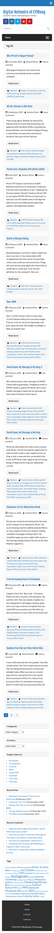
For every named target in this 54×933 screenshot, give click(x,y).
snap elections (21, 497)
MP (43, 630)
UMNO (10, 96)
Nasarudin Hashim (27, 351)
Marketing (30, 882)
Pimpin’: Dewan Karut (33, 840)
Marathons (13, 760)
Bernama (25, 702)
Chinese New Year (40, 871)
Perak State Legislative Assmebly (30, 420)
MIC (36, 289)
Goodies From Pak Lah (29, 704)
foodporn (42, 873)
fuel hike (15, 704)
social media (39, 891)
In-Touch (27, 914)
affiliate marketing (24, 867)
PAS (35, 93)
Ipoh (35, 349)
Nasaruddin (17, 491)
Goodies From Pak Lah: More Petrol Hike (25, 648)
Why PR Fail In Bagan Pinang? (20, 55)
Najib (17, 351)
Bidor (11, 769)
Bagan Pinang (27, 90)
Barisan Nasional (20, 154)
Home (27, 904)
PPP (22, 891)
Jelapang (10, 351)
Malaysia (30, 880)
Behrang (10, 346)
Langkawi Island (22, 880)
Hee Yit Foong (27, 349)
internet (31, 877)
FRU (47, 873)
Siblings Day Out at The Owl (21, 805)
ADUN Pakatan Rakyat (30, 220)
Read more (13, 83)
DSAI (35, 411)
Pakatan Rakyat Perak (36, 494)
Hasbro (8, 877)
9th (22, 150)
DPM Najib (37, 702)
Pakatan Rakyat (26, 93)
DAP (8, 93)
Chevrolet (13, 778)
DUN (18, 349)
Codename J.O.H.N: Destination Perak (23, 507)
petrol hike (39, 707)
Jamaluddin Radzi (30, 489)
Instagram (19, 876)
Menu (8, 37)
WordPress (26, 927)
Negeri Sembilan (21, 156)
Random (13, 90)
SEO (32, 890)
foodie (37, 873)
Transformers (15, 763)
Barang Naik (40, 699)
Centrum (27, 919)
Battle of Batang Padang (18, 238)
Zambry (10, 228)
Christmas (8, 873)
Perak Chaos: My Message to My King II (24, 367)
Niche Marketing (15, 885)
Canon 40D (14, 772)
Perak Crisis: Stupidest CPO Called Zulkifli (26, 169)
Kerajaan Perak (21, 564)
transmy (27, 896)
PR (8, 159)
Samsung (13, 781)
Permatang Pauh (13, 635)
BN (34, 90)
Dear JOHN (11, 301)
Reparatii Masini (16, 828)
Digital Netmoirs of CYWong (24, 12)
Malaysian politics (33, 414)
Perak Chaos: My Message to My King (23, 432)
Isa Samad (15, 93)
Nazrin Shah (27, 491)
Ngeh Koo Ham (33, 417)
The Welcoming (15, 814)
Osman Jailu (22, 354)
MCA (31, 289)
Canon (29, 870)
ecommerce (30, 873)
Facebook (13, 775)
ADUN (24, 343)
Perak (9, 357)
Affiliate (13, 867)
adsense (8, 867)
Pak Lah (17, 707)
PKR (39, 93)
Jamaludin (42, 349)
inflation (10, 707)
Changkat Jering (29, 346)
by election (41, 90)
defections (11, 349)
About (27, 909)
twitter (36, 896)
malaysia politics (36, 286)
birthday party (16, 871)
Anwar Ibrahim (34, 343)
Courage (38, 927)
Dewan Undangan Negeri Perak (19, 411)
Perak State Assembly (21, 357)
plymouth (33, 887)
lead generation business (19, 843)
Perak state (21, 569)
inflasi (41, 704)
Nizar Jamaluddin (26, 885)
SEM (26, 891)
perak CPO (35, 223)
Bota (20, 346)
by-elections (16, 483)
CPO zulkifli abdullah (15, 223)
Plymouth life (13, 890)
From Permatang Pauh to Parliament (23, 579)
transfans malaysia (20, 893)
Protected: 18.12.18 (17, 802)
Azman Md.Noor (31, 150)
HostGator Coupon (17, 849)
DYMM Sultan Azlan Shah (34, 486)
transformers (37, 893)
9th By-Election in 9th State (19, 106)
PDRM (27, 223)
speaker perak (23, 226)
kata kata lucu (15, 834)
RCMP (14, 226)
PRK (12, 159)
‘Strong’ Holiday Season (19, 811)
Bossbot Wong (32, 61)
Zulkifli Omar (19, 96)
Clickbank (15, 873)
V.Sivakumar (35, 226)
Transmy (12, 766)
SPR (29, 497)
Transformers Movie (14, 896)
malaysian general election (17, 289)
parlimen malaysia (27, 632)
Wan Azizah (18, 638)
